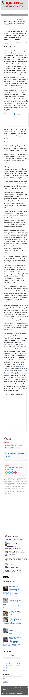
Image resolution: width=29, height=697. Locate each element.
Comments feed (6, 681)
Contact (12, 688)
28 (19, 665)
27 (17, 665)
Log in (4, 678)
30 (6, 667)
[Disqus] (16, 513)
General (6, 43)
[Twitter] (9, 472)
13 (17, 661)
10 (9, 661)
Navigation (13, 14)
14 (19, 661)
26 (14, 665)
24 (9, 665)
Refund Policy (18, 688)
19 (14, 663)
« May (4, 670)
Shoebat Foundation (9, 42)
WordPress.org (5, 682)
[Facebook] (12, 472)
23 (6, 665)
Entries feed (5, 679)
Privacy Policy (6, 688)
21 (19, 663)
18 (11, 663)
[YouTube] (15, 472)
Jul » (6, 670)
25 (11, 665)
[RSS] (6, 472)
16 (6, 663)
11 (11, 661)
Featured (24, 42)
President (13, 366)
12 (14, 661)
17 (9, 663)
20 (17, 663)
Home (11, 20)
